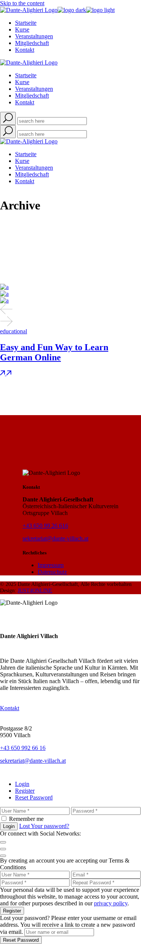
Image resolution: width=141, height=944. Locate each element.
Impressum (51, 565)
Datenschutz (52, 572)
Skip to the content (22, 3)
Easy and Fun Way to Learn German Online (54, 352)
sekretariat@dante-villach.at (55, 538)
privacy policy (110, 903)
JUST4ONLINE (35, 590)
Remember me (26, 819)
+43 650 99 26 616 (45, 525)
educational (13, 331)
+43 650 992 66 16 (22, 748)
